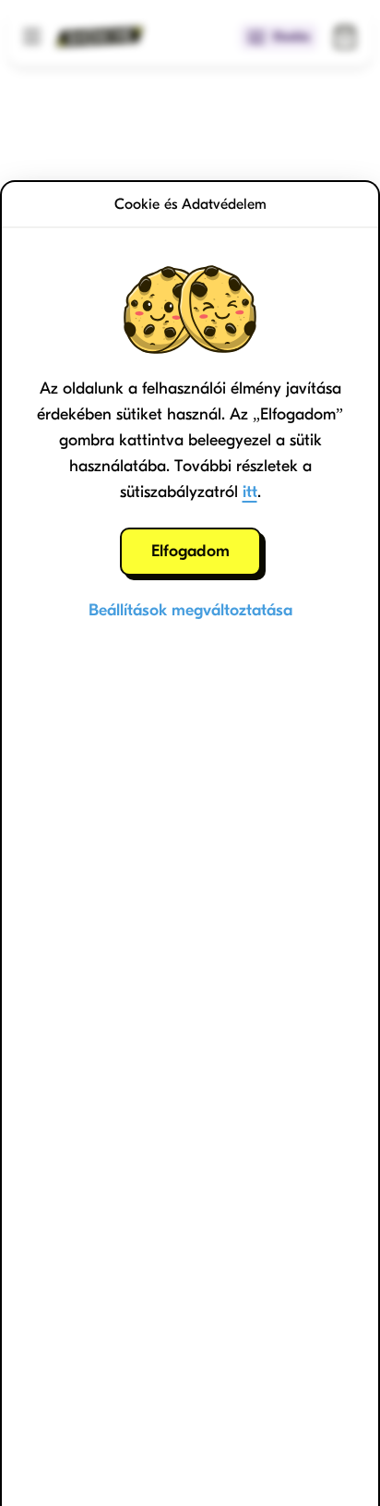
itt (250, 492)
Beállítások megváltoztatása (190, 610)
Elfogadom (190, 551)
